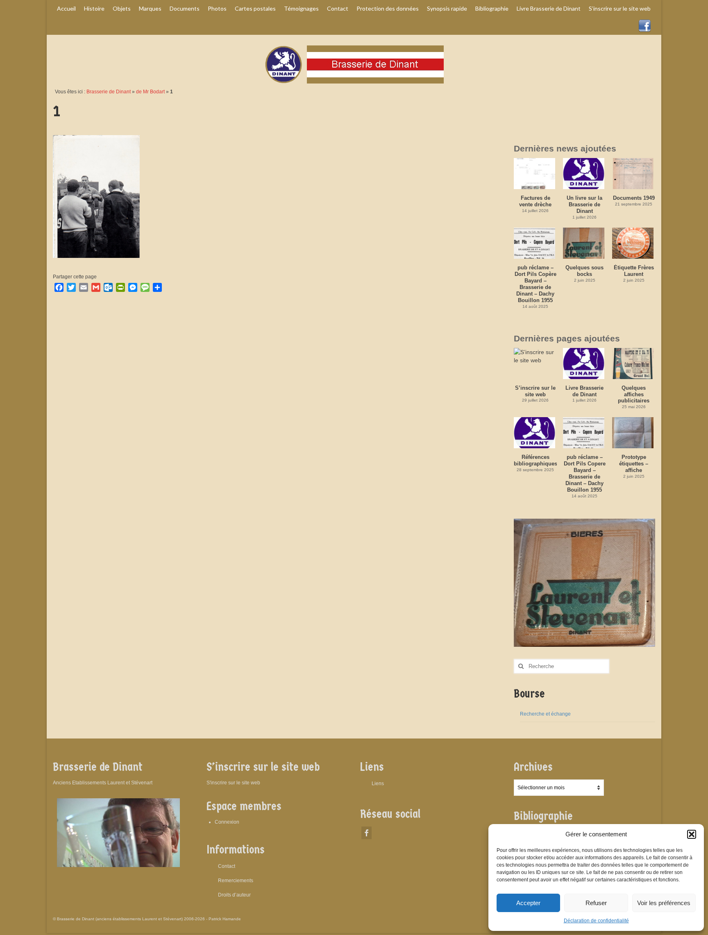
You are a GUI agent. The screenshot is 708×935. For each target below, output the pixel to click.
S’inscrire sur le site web (535, 391)
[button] (692, 834)
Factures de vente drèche (535, 201)
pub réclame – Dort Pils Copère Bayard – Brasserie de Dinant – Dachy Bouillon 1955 (535, 283)
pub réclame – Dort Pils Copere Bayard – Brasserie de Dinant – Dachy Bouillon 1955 (585, 473)
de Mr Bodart (150, 92)
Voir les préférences (663, 902)
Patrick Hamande (225, 919)
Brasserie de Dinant (108, 92)
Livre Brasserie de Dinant (584, 391)
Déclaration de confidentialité (596, 921)
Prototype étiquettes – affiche (633, 463)
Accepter (528, 902)
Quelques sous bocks (584, 270)
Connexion (227, 822)
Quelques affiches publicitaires (633, 394)
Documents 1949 (634, 198)
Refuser (596, 902)
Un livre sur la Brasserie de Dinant (584, 204)
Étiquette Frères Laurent (634, 270)
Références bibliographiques (535, 460)
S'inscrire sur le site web (233, 783)
